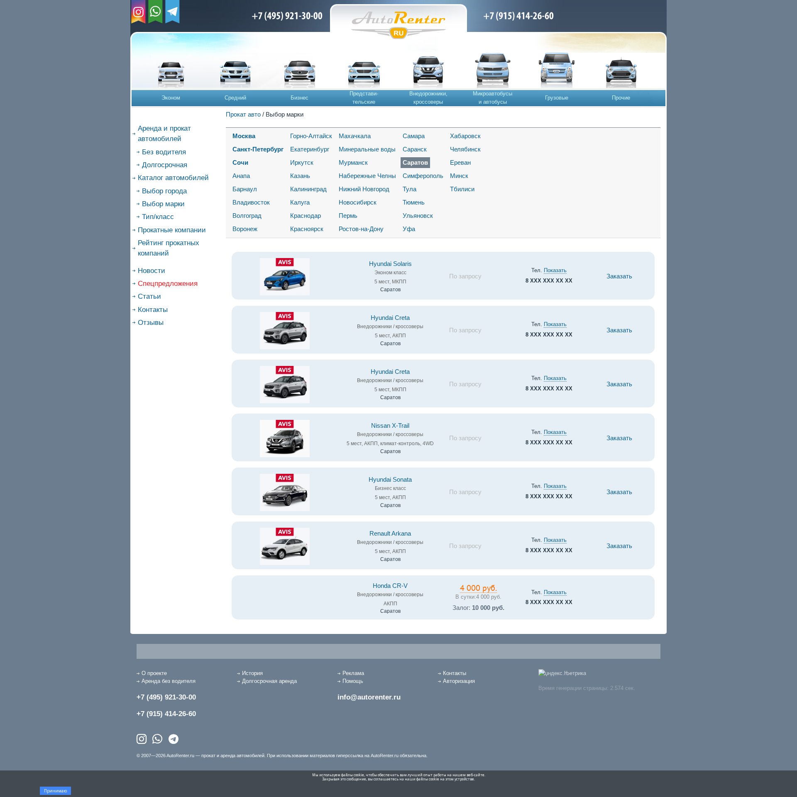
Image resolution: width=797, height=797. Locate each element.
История (252, 673)
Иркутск (301, 162)
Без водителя (164, 152)
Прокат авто (243, 114)
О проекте (154, 673)
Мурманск (353, 162)
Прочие (621, 98)
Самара (414, 135)
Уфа (409, 228)
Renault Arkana (390, 533)
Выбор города (164, 191)
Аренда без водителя (169, 681)
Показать (555, 270)
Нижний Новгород (364, 189)
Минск (459, 175)
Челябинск (465, 149)
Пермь (348, 215)
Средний (235, 98)
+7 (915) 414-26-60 (166, 714)
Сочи (240, 162)
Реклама (353, 673)
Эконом (170, 98)
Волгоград (247, 215)
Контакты (153, 310)
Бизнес (299, 98)
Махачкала (355, 135)
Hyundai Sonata (390, 479)
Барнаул (244, 189)
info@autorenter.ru (369, 697)
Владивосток (251, 202)
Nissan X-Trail (390, 425)
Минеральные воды (367, 149)
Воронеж (244, 228)
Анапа (241, 175)
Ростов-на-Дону (361, 228)
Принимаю (55, 791)
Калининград (308, 189)
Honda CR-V (390, 586)
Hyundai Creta (390, 317)
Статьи (149, 296)
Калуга (300, 202)
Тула (409, 189)
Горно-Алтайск (311, 135)
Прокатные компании (172, 230)
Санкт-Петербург (258, 149)
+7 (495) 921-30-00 (166, 697)
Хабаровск (465, 135)
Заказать (619, 276)
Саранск (415, 149)
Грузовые (556, 98)
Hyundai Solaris (390, 264)
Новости (151, 271)
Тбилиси (462, 189)
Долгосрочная (164, 165)
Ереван (460, 162)
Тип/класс (158, 217)
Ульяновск (418, 215)
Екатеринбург (309, 149)
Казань (300, 175)
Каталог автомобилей (173, 178)
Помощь (352, 681)
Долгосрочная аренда (269, 681)
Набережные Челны (367, 175)
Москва (243, 135)
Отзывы (151, 323)
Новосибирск (357, 202)
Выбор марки (163, 204)
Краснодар (305, 215)
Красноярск (306, 228)
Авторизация (459, 681)
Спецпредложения (168, 284)
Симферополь (423, 175)
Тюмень (414, 202)
